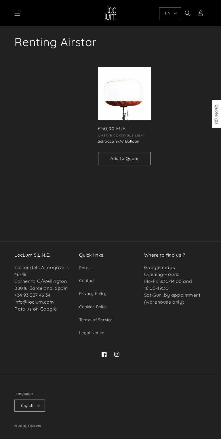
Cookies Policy (93, 306)
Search (86, 267)
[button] (17, 13)
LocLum (34, 426)
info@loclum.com (34, 302)
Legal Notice (91, 332)
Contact (87, 280)
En (167, 13)
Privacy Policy (92, 293)
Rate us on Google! (36, 309)
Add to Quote (124, 158)
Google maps (159, 267)
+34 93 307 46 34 (32, 295)
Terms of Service (96, 319)
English (26, 405)
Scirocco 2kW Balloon (119, 141)
